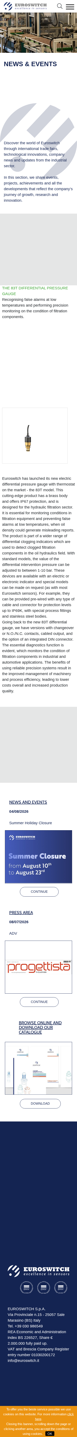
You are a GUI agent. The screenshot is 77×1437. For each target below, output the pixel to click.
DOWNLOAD (40, 1103)
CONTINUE (39, 891)
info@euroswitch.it (23, 1360)
